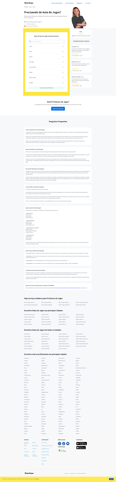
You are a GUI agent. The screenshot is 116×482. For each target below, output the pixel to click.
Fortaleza (78, 358)
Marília (77, 423)
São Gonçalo (61, 375)
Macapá (60, 431)
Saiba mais (37, 478)
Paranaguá (43, 433)
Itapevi (60, 387)
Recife (25, 368)
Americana (43, 402)
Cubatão (26, 431)
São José (60, 380)
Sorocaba (78, 372)
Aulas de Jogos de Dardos (64, 302)
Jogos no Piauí (27, 343)
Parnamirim (26, 402)
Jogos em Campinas (80, 314)
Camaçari (78, 402)
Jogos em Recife (62, 321)
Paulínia (60, 406)
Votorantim (78, 409)
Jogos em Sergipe (28, 348)
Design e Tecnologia (26, 455)
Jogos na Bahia (27, 336)
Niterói (60, 363)
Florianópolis (61, 365)
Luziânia (60, 423)
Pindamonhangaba (28, 426)
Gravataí (43, 397)
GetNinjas (26, 7)
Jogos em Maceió (62, 319)
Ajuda (43, 463)
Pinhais (60, 394)
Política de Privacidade (81, 473)
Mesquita (43, 404)
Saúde (33, 451)
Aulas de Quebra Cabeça (81, 304)
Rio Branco (26, 358)
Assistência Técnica (26, 443)
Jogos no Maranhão (45, 338)
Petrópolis (61, 404)
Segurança (79, 3)
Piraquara (26, 414)
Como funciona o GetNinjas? (32, 26)
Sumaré (60, 392)
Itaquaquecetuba (44, 392)
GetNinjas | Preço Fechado (47, 445)
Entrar (88, 3)
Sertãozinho (61, 428)
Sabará (25, 411)
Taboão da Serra (27, 375)
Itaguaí (42, 428)
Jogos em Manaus (79, 319)
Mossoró (77, 426)
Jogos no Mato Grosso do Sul (82, 338)
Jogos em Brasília (62, 314)
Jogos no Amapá (79, 334)
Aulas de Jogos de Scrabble (64, 304)
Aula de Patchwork (64, 287)
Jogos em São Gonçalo (46, 324)
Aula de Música (71, 287)
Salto (25, 421)
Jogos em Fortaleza (80, 317)
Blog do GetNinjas (45, 454)
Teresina (43, 394)
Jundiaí (25, 377)
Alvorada (26, 404)
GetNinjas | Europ (45, 448)
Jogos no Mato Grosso (28, 341)
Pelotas (43, 414)
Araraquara (61, 414)
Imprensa (66, 473)
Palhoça (77, 428)
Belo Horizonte (62, 360)
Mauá (60, 385)
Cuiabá (25, 372)
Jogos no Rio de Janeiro (81, 321)
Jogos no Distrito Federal (64, 336)
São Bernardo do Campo (81, 368)
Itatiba (77, 419)
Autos (25, 448)
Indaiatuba (26, 392)
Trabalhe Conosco (45, 451)
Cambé (77, 431)
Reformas (34, 448)
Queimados (43, 423)
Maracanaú (26, 416)
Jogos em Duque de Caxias (64, 317)
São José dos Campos (45, 375)
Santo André (43, 368)
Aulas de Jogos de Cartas (29, 302)
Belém (60, 372)
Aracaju (77, 387)
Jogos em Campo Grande (29, 317)
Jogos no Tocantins (63, 348)
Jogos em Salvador (28, 324)
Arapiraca (26, 382)
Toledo (42, 426)
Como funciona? (69, 3)
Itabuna (77, 433)
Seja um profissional (57, 3)
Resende (43, 431)
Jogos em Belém (44, 314)
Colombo (78, 392)
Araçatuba (61, 433)
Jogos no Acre (27, 334)
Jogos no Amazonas (63, 334)
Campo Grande (62, 370)
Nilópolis (26, 397)
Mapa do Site (44, 460)
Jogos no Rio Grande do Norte (82, 343)
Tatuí (25, 433)
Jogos (34, 7)
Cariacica (60, 399)
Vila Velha (43, 372)
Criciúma (60, 421)
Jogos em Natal (27, 321)
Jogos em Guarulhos (45, 319)
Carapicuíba (78, 380)
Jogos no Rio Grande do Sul (64, 346)
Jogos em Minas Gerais (63, 338)
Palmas (77, 397)
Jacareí (77, 394)
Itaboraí (77, 411)
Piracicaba (26, 389)
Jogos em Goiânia (28, 319)
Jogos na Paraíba (62, 341)
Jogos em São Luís (62, 324)
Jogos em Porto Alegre (46, 321)
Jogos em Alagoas (45, 334)
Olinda (77, 389)
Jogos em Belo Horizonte (29, 314)
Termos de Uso (72, 473)
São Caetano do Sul (45, 380)
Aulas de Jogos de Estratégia (82, 302)
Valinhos (26, 394)
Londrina (43, 385)
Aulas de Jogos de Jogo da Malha (31, 304)
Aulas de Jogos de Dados (46, 302)
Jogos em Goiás (27, 338)
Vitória (42, 377)
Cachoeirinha (27, 399)
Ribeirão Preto (44, 365)
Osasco (25, 370)
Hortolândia (61, 389)
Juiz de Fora (26, 380)
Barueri (77, 363)
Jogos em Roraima (45, 346)
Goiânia (43, 360)
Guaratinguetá (62, 426)
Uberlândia (78, 377)
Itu (42, 409)
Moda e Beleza (35, 445)
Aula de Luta (57, 287)
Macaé (77, 399)
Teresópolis (78, 416)
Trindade (26, 423)
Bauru (42, 406)
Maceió (42, 389)
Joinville (77, 370)
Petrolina (43, 421)
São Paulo (43, 358)
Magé (60, 416)
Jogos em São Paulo (80, 324)
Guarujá (43, 382)
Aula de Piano (77, 287)
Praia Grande (78, 375)
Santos (77, 365)
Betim (42, 387)
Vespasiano (43, 416)
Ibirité (60, 409)
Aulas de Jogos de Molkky (46, 304)
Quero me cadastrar (58, 108)
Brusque (25, 428)
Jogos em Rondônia (28, 346)
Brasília (77, 360)
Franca (42, 411)
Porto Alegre (27, 365)
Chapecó (43, 419)
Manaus (43, 370)
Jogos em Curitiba (45, 317)
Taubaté (43, 399)
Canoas (60, 377)
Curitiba (25, 363)
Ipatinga (26, 419)
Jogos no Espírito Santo (81, 336)
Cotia (77, 382)
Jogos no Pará (44, 341)
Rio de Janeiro (61, 358)
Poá (76, 406)
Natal (25, 385)
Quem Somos (44, 442)
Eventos (34, 442)
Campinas (61, 368)
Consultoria (26, 451)
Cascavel (26, 409)
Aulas (30, 7)
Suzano (60, 382)
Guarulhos (43, 363)
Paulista (77, 404)
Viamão (60, 397)
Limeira (25, 406)
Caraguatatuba (62, 411)
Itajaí (25, 387)
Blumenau (78, 385)
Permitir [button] (111, 479)
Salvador (26, 360)
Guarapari (78, 421)
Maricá (60, 402)
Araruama (61, 419)
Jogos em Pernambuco (80, 341)
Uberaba (77, 414)
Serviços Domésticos (34, 455)
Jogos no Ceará (44, 336)
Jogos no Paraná (44, 343)
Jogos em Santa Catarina (81, 346)
